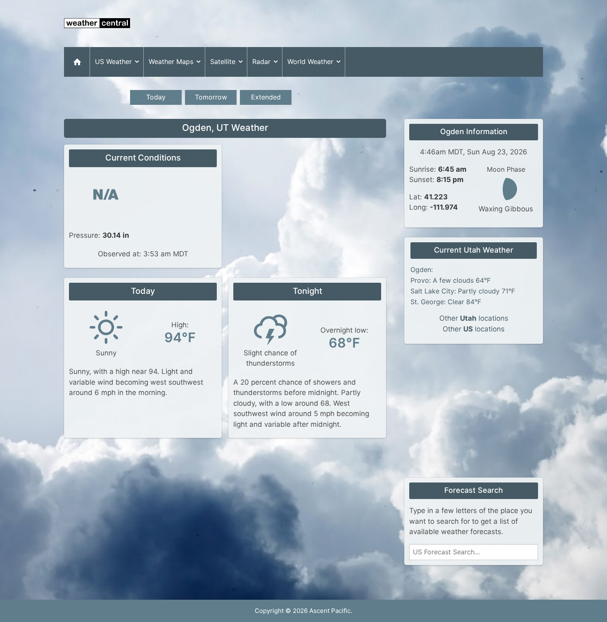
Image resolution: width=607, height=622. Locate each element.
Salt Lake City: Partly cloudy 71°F (462, 291)
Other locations (473, 318)
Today (156, 97)
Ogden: (421, 269)
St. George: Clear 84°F (445, 302)
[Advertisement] (392, 23)
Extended (266, 97)
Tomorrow (211, 97)
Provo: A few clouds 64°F (450, 280)
